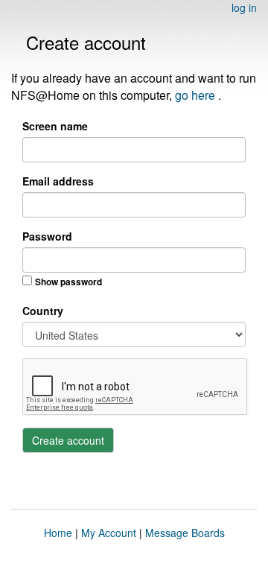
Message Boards (185, 532)
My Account (108, 532)
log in (244, 7)
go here (196, 95)
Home (58, 532)
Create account (68, 440)
